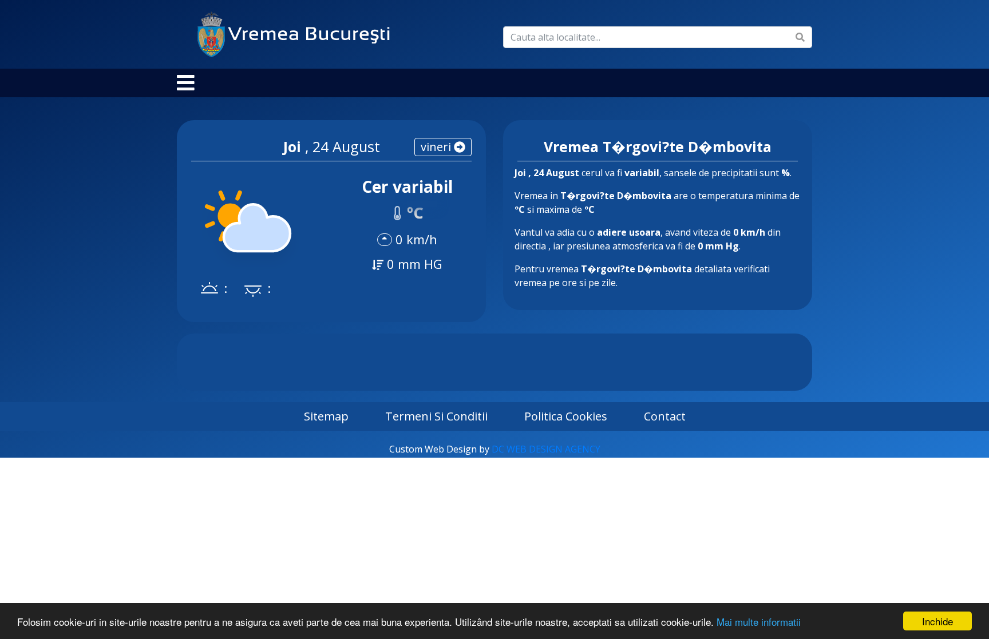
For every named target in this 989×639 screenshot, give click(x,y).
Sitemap (326, 416)
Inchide (937, 621)
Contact (665, 416)
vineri (437, 146)
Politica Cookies (565, 416)
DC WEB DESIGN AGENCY (546, 449)
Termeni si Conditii (436, 416)
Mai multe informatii (759, 621)
